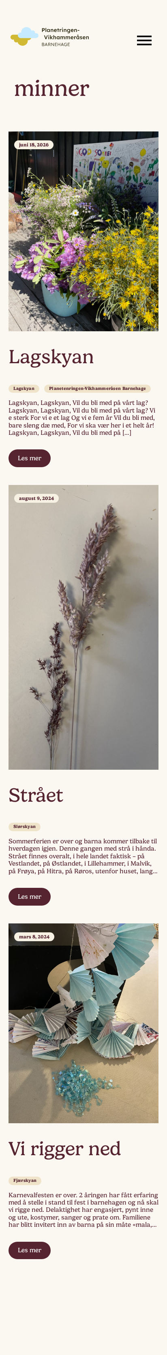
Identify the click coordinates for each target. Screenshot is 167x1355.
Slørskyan (24, 826)
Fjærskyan (25, 1180)
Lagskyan (23, 388)
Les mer (29, 458)
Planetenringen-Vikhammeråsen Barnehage (97, 388)
